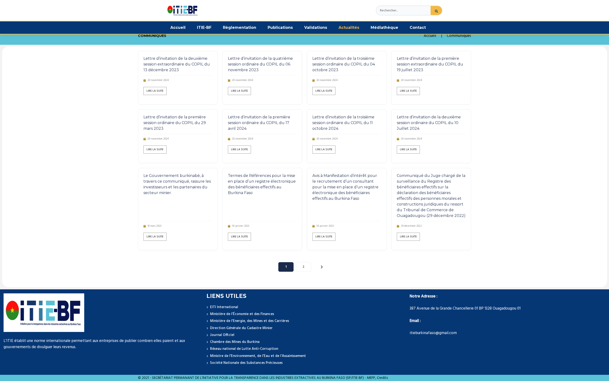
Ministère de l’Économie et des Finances (242, 314)
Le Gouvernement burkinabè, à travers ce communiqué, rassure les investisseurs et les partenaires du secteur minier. (177, 184)
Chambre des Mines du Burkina (235, 342)
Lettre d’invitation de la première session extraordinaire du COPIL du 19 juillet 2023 (430, 64)
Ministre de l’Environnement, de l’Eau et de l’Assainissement (258, 356)
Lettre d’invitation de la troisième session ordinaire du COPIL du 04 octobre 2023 (343, 64)
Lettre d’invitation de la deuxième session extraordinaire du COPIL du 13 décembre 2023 (176, 64)
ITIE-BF (204, 27)
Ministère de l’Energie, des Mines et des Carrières (249, 321)
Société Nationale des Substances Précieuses (246, 363)
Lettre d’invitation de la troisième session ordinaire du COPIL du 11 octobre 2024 (343, 123)
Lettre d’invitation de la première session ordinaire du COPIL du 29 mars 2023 (174, 123)
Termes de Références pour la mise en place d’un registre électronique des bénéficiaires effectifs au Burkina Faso (262, 184)
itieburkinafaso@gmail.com (433, 333)
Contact (418, 27)
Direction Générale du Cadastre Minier (241, 328)
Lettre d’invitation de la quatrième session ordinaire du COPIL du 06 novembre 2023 (260, 64)
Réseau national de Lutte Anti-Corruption (244, 349)
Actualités (349, 27)
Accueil (178, 27)
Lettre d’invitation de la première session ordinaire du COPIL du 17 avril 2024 (259, 123)
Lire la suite (155, 91)
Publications (280, 27)
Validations (315, 27)
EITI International (224, 307)
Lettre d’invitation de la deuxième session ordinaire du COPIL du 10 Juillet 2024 (429, 123)
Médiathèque (384, 27)
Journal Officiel (222, 335)
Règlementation (239, 27)
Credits (382, 378)
